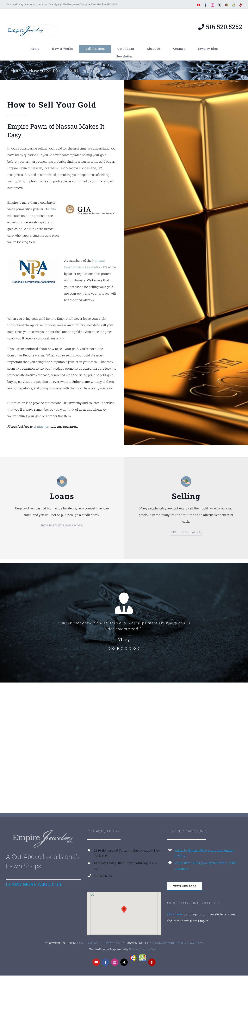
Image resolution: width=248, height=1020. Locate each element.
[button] (109, 648)
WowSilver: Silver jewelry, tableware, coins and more (206, 865)
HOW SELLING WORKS (186, 532)
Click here (174, 914)
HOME (81, 943)
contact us (41, 426)
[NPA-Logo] (33, 259)
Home (17, 70)
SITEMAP (94, 943)
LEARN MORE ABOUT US (33, 884)
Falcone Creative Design (144, 949)
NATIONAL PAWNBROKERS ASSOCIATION (176, 943)
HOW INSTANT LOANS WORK (62, 525)
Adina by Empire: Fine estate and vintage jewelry (204, 853)
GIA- (54, 209)
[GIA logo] (90, 201)
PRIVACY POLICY (113, 943)
